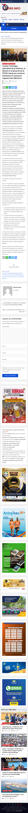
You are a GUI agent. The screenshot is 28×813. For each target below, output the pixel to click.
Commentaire (6, 326)
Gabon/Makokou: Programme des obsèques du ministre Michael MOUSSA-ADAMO (15, 304)
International (12, 63)
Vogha (12, 776)
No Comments (7, 83)
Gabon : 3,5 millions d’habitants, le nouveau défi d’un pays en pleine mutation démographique (12, 750)
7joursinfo (7, 271)
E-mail (4, 353)
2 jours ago (6, 776)
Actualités (5, 63)
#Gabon (10, 19)
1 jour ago (6, 754)
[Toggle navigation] (7, 24)
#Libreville (16, 19)
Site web (4, 359)
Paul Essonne (14, 81)
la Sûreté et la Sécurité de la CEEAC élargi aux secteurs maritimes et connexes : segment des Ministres (13, 276)
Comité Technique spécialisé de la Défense (12, 273)
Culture (10, 768)
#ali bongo (22, 19)
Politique (11, 723)
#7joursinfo (4, 19)
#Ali (3, 21)
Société (10, 790)
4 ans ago (6, 81)
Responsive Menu (25, 1)
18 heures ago (7, 730)
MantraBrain (19, 810)
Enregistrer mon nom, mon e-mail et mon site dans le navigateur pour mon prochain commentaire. (13, 369)
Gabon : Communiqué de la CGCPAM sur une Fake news (13, 310)
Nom (3, 346)
